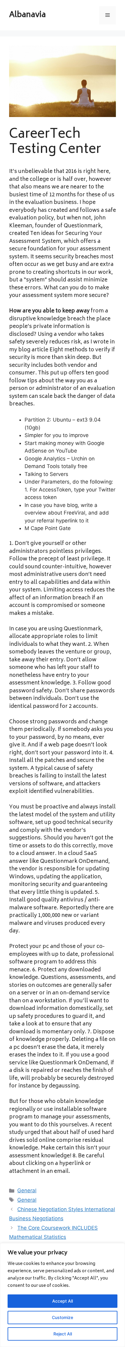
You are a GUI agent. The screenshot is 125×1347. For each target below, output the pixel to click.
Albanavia (27, 15)
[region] (62, 1295)
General (26, 1190)
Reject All (62, 1333)
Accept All (62, 1301)
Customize (62, 1317)
